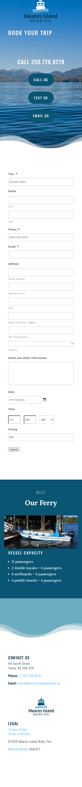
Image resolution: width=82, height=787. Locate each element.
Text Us (41, 97)
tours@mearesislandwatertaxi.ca (39, 683)
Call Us (41, 79)
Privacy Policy (17, 729)
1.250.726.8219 (30, 675)
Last (10, 221)
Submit (14, 449)
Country (13, 349)
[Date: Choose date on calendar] (45, 400)
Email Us (41, 115)
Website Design (18, 749)
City (10, 307)
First (10, 206)
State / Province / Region (22, 322)
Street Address (16, 278)
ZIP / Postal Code (17, 336)
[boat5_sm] (41, 547)
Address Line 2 (16, 293)
